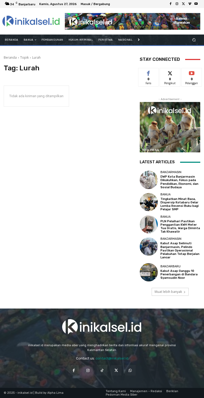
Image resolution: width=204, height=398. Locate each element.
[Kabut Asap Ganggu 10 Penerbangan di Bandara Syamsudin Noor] (149, 272)
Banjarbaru (170, 266)
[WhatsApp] (130, 370)
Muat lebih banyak (168, 291)
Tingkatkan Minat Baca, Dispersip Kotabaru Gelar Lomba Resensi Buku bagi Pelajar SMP (179, 204)
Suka (148, 72)
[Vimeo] (189, 4)
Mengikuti (170, 72)
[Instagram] (177, 4)
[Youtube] (196, 4)
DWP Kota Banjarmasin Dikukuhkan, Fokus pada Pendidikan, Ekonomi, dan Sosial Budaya (179, 182)
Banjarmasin (170, 172)
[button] (194, 40)
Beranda (10, 57)
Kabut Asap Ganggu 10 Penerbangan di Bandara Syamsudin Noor (179, 274)
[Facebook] (170, 4)
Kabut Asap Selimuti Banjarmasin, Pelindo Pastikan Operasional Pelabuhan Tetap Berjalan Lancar (179, 250)
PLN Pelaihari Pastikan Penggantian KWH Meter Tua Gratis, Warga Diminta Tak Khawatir (180, 227)
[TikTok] (102, 370)
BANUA (165, 194)
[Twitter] (183, 4)
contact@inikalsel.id (112, 358)
